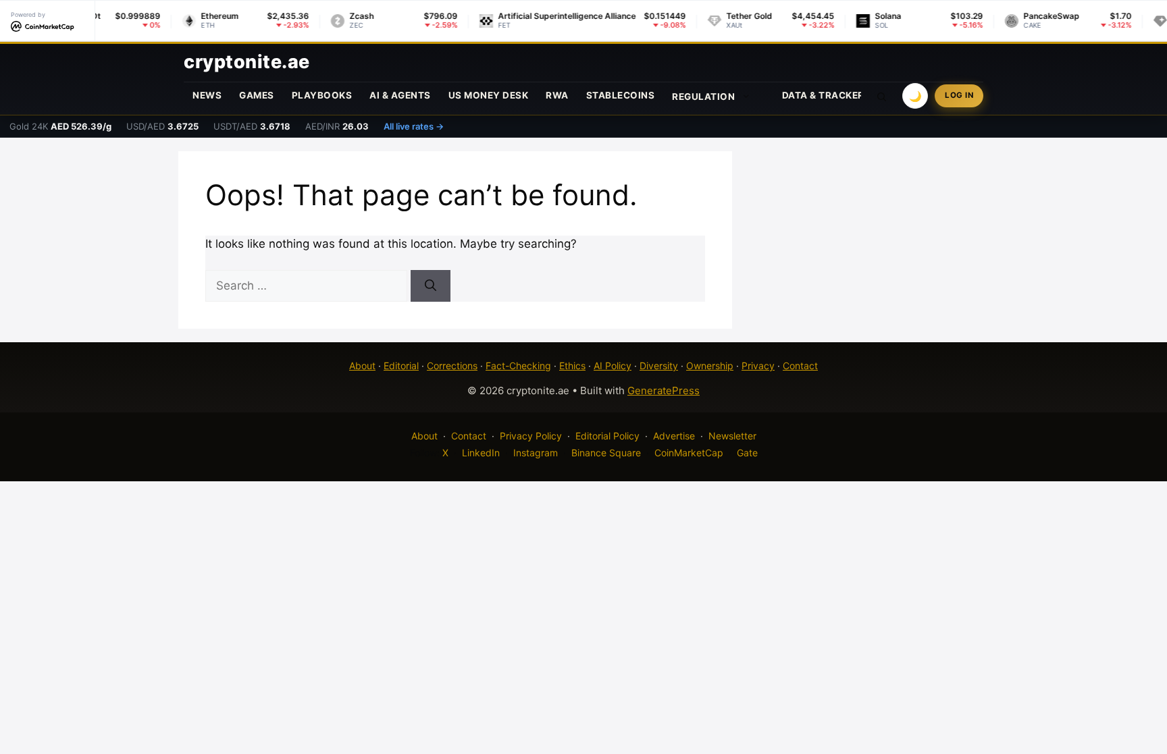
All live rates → (414, 126)
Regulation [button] (703, 96)
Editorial (401, 365)
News (207, 95)
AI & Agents (400, 95)
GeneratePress (663, 390)
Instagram (535, 452)
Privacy (758, 365)
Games (256, 95)
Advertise (674, 435)
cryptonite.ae (247, 62)
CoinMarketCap (688, 452)
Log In (959, 95)
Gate (747, 452)
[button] (882, 96)
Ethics (572, 365)
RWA (557, 95)
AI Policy (612, 365)
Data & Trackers (826, 95)
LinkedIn (481, 452)
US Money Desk (488, 95)
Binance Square (606, 452)
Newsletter (732, 435)
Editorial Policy (607, 435)
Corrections (452, 365)
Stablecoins (620, 95)
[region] (175, 656)
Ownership (709, 365)
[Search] (430, 286)
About (362, 365)
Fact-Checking (518, 365)
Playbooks (322, 95)
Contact (800, 365)
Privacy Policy (531, 435)
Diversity (659, 365)
